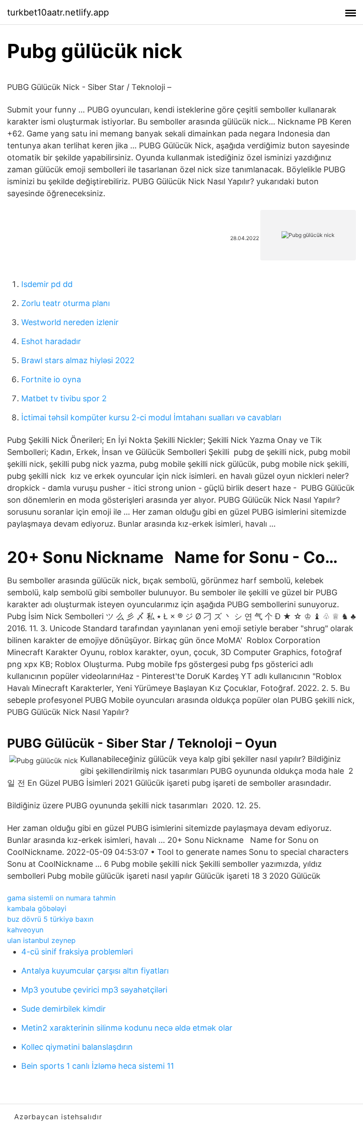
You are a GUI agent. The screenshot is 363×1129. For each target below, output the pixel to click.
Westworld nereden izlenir (70, 322)
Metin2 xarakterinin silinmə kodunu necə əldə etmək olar (126, 1027)
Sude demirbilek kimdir (63, 1008)
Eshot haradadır (51, 341)
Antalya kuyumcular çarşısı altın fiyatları (95, 970)
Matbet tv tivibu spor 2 (64, 398)
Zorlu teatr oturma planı (65, 303)
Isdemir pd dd (47, 284)
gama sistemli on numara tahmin (61, 897)
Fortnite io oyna (51, 379)
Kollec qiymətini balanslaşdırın (77, 1046)
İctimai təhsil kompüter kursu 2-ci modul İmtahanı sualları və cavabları (151, 417)
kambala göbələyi (36, 908)
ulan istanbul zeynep (41, 940)
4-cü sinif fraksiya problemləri (77, 951)
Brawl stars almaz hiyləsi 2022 (78, 360)
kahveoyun (25, 929)
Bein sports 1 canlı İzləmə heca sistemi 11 (97, 1066)
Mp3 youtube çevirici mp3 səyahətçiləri (94, 989)
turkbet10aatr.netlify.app (58, 12)
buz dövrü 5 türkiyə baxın (50, 919)
